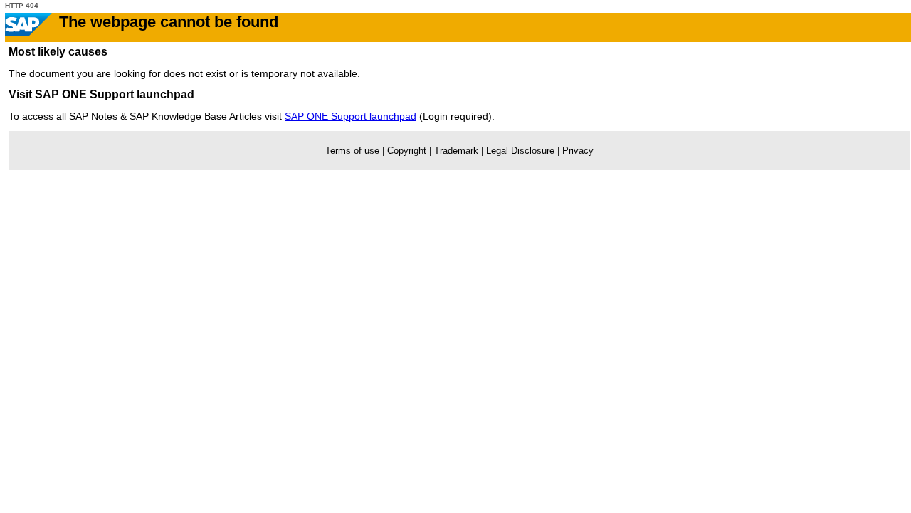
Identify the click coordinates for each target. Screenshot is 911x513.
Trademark (456, 150)
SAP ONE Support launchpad (350, 116)
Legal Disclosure (520, 150)
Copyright (406, 150)
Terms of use (352, 150)
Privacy (578, 150)
